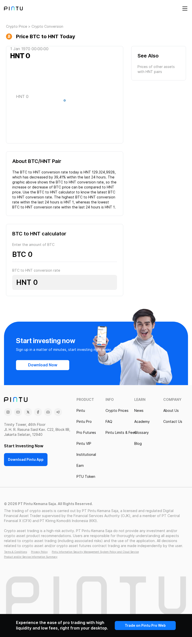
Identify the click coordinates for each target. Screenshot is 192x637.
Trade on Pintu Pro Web (145, 626)
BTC (19, 254)
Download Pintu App (26, 460)
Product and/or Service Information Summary (31, 556)
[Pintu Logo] (13, 8)
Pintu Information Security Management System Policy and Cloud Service (95, 551)
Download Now (42, 365)
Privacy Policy (39, 551)
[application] (64, 101)
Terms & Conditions (15, 551)
